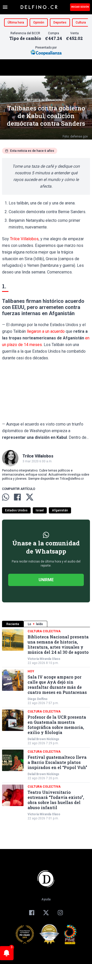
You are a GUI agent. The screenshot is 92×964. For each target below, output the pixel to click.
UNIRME (46, 579)
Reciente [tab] (12, 624)
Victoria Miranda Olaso (44, 659)
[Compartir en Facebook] (17, 497)
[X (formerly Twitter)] (46, 913)
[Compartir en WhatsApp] (5, 497)
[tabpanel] (46, 724)
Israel (40, 510)
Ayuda (46, 899)
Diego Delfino (38, 699)
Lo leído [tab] (35, 624)
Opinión (38, 22)
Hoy (31, 671)
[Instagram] (60, 913)
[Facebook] (32, 913)
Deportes (59, 22)
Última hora (16, 22)
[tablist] (46, 624)
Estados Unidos (16, 510)
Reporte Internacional (46, 100)
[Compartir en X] (30, 497)
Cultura (81, 22)
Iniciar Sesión (80, 7)
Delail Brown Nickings (43, 739)
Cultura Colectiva (44, 631)
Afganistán (60, 510)
